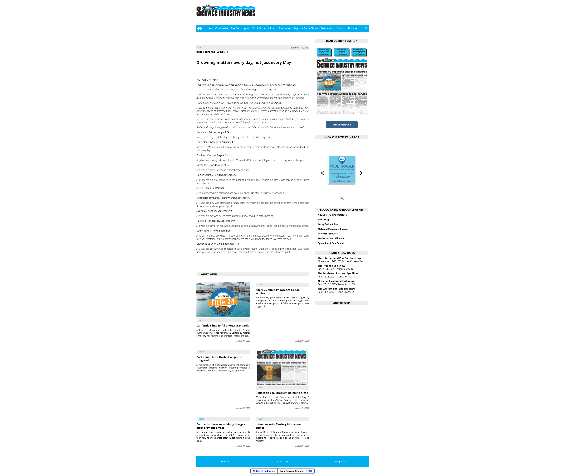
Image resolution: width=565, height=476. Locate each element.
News (210, 28)
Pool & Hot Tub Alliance (331, 238)
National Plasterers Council (333, 228)
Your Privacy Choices (292, 471)
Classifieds (221, 28)
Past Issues (285, 28)
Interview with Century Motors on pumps (278, 425)
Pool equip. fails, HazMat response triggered (219, 358)
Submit (271, 28)
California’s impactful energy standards (222, 325)
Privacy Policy (340, 461)
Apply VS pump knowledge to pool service (278, 291)
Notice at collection (264, 471)
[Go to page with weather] (343, 13)
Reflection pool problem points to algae (282, 393)
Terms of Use (282, 461)
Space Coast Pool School (331, 243)
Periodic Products (328, 233)
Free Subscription (240, 28)
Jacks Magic (324, 219)
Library (352, 28)
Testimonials (327, 28)
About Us (225, 461)
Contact (341, 28)
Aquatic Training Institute (332, 214)
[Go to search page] (366, 28)
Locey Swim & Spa (328, 224)
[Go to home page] (199, 28)
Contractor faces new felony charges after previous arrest (220, 425)
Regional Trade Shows (306, 28)
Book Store (259, 28)
